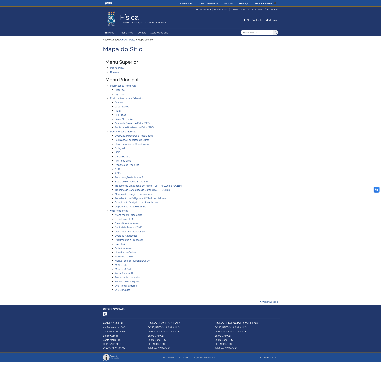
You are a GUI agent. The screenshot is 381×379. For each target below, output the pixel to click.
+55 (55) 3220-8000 (114, 348)
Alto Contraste (254, 20)
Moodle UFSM (123, 269)
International (221, 9)
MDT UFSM (121, 264)
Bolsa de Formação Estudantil (131, 181)
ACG (117, 169)
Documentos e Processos (129, 239)
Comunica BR (186, 3)
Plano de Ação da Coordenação (132, 144)
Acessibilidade (238, 9)
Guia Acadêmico (124, 248)
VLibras (272, 20)
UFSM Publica (122, 289)
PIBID (118, 110)
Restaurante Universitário (128, 277)
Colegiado (120, 148)
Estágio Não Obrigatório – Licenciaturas (137, 202)
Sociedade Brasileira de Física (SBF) (134, 127)
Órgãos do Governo (264, 3)
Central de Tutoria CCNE (128, 227)
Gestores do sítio (159, 32)
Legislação (244, 3)
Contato (142, 32)
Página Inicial (127, 32)
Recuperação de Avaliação (130, 177)
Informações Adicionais (123, 85)
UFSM (268, 357)
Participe (228, 3)
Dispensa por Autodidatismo (130, 206)
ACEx (118, 173)
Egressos (120, 94)
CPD (276, 357)
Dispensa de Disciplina (127, 164)
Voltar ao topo (270, 301)
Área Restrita (271, 9)
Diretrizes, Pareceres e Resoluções (134, 135)
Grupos (119, 102)
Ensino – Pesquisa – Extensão (126, 98)
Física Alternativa (124, 119)
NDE (117, 152)
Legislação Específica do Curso (132, 139)
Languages (204, 9)
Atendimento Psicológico (128, 214)
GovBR (108, 3)
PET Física (120, 114)
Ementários (121, 244)
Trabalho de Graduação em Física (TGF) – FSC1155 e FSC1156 (148, 185)
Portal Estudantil (124, 273)
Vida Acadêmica (119, 210)
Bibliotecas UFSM (124, 219)
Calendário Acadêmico (127, 223)
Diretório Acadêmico (126, 235)
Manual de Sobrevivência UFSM (132, 260)
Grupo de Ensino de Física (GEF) (132, 123)
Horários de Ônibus (125, 252)
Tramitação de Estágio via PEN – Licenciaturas (140, 198)
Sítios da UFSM (255, 9)
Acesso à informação (208, 3)
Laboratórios (122, 106)
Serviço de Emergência (127, 281)
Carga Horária (122, 156)
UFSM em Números (126, 285)
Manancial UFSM (124, 256)
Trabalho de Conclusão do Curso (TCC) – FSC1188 (142, 189)
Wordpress (211, 357)
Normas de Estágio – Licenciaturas (134, 194)
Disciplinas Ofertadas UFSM (130, 231)
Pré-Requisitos (123, 160)
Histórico (120, 89)
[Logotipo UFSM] (111, 18)
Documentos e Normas (123, 131)
